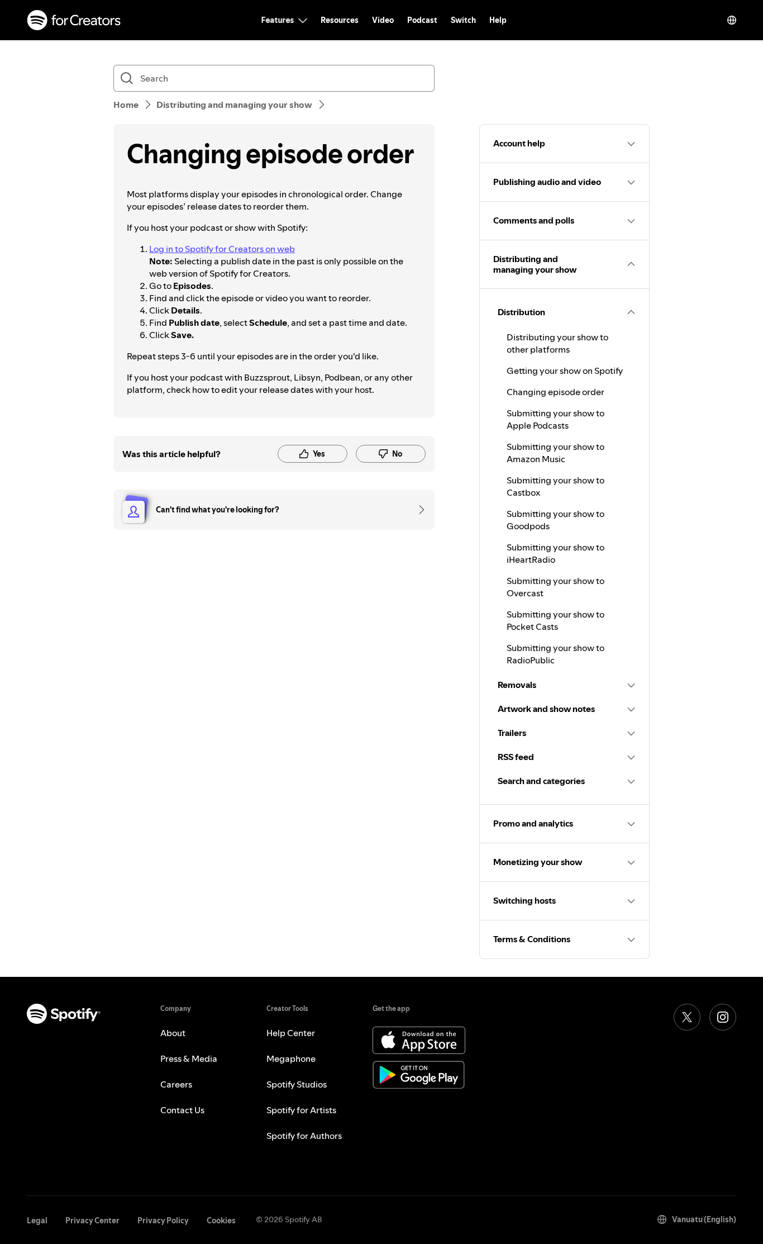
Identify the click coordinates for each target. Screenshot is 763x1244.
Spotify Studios (296, 1084)
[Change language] (731, 20)
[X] (687, 1017)
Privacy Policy (163, 1220)
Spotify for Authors (304, 1135)
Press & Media (188, 1058)
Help (498, 20)
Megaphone (291, 1058)
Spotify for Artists (301, 1110)
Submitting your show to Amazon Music (555, 452)
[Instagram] (722, 1017)
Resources (340, 20)
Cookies (221, 1220)
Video (383, 20)
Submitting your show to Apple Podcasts (555, 419)
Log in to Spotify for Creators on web (222, 249)
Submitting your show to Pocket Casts (555, 620)
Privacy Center (92, 1220)
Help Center (290, 1033)
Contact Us (182, 1110)
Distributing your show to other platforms (557, 343)
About (172, 1033)
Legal (37, 1220)
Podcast (422, 20)
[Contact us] (418, 509)
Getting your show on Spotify (565, 370)
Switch (463, 20)
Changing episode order (555, 392)
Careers (176, 1084)
